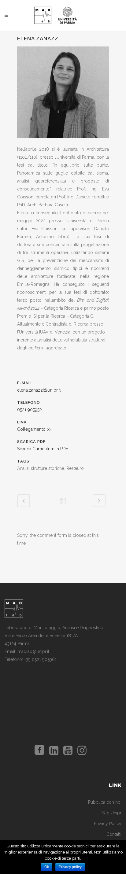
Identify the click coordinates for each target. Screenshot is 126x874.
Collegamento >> (34, 429)
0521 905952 (29, 409)
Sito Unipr (111, 812)
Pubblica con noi (104, 802)
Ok (46, 867)
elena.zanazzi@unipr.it (39, 390)
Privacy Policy (107, 823)
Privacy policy (70, 867)
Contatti (113, 834)
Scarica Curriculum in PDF (42, 448)
